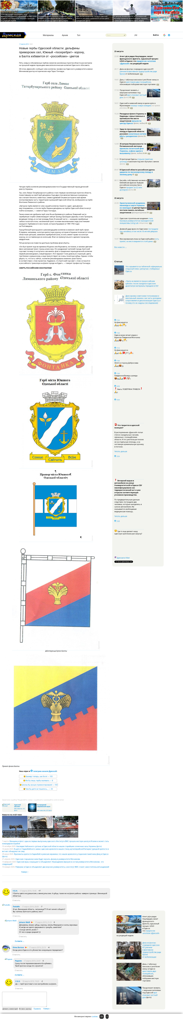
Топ (78, 35)
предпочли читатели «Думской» (150, 932)
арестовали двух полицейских (138, 82)
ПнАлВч (16, 906)
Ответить (16, 900)
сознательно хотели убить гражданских (133, 135)
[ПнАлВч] (6, 905)
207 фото (49, 810)
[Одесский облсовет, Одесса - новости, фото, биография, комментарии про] (8, 806)
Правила (37, 1009)
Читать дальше (120, 451)
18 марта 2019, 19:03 (30, 981)
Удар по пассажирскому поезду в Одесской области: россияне (132, 131)
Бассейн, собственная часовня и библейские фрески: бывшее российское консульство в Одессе (133, 184)
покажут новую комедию (141, 105)
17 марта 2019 (24, 44)
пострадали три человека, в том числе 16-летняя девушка (139, 230)
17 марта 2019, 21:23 (43, 922)
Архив (65, 35)
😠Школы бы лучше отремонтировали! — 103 (38, 785)
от (132, 74)
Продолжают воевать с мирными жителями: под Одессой (130, 92)
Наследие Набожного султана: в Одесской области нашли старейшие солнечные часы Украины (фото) (59, 846)
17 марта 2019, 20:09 (30, 906)
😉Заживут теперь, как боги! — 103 (38, 776)
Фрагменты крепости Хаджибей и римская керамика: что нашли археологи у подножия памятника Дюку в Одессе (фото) (55, 855)
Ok (102, 1016)
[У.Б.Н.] (6, 895)
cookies (95, 1016)
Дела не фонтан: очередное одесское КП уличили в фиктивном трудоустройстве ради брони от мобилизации (151, 950)
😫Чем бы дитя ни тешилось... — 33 (38, 789)
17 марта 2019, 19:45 (28, 891)
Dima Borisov (18, 947)
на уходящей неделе (139, 63)
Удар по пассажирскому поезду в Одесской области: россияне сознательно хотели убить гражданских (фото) (92, 18)
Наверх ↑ (24, 872)
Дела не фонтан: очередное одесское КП (136, 69)
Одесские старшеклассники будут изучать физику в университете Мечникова (47, 859)
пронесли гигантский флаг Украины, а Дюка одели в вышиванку (132, 150)
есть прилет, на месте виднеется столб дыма (139, 240)
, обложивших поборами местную (138, 83)
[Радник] (8, 959)
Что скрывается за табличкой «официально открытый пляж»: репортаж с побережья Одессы (143, 268)
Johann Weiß (24, 922)
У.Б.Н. (15, 891)
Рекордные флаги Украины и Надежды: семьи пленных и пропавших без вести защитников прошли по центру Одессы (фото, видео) (55, 18)
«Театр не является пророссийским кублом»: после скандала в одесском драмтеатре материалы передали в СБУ (141, 283)
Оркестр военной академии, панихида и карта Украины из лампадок (132, 205)
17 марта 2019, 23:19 (37, 947)
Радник (18, 961)
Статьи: (118, 261)
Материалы (48, 35)
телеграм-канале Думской (45, 771)
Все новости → (120, 247)
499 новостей (41, 810)
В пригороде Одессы (128, 159)
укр (135, 35)
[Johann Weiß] (11, 920)
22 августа (118, 198)
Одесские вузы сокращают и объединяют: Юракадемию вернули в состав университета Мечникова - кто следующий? (53, 863)
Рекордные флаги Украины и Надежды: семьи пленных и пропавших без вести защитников (133, 117)
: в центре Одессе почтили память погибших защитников (133, 210)
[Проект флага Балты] (56, 764)
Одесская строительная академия (134, 218)
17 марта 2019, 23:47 (32, 961)
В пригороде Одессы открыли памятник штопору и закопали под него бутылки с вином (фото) (15, 834)
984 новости (18, 808)
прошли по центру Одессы (130, 122)
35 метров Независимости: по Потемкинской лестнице (133, 145)
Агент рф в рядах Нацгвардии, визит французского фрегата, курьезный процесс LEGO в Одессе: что (139, 58)
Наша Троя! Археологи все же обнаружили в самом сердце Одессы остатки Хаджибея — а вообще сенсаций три (39, 833)
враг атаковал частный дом (149, 995)
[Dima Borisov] (6, 952)
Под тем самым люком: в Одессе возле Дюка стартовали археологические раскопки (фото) (66, 833)
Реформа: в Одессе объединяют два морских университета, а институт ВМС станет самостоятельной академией (62, 867)
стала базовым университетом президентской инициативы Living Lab (136, 220)
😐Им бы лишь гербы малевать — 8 (38, 780)
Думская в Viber (123, 558)
